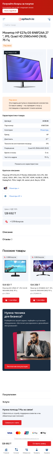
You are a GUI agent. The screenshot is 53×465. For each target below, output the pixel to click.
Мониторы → (14, 188)
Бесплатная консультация (17, 366)
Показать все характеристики (26, 164)
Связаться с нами (12, 423)
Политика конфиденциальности (26, 438)
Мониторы (44, 130)
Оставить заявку (39, 443)
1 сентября (13, 300)
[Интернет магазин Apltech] (26, 19)
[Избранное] (25, 258)
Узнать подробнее (10, 11)
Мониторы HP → (15, 196)
